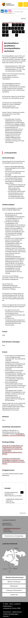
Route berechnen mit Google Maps (14, 536)
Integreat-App (14, 594)
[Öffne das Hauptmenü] (26, 4)
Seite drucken (23, 513)
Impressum (7, 612)
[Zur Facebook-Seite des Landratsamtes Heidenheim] (6, 11)
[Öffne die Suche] (20, 4)
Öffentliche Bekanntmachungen (15, 577)
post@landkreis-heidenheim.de (14, 499)
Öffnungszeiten (14, 586)
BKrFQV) (4, 463)
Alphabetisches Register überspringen (12, 22)
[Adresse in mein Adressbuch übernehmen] (21, 492)
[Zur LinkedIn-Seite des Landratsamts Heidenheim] (2, 11)
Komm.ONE (16, 608)
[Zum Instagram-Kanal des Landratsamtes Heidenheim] (10, 11)
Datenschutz (17, 612)
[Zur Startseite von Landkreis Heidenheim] (11, 4)
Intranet (5, 616)
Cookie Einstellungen (10, 614)
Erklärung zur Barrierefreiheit (14, 590)
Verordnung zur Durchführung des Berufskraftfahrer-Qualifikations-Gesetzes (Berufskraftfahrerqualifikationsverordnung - (13, 460)
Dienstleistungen (18, 11)
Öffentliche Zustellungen (14, 581)
